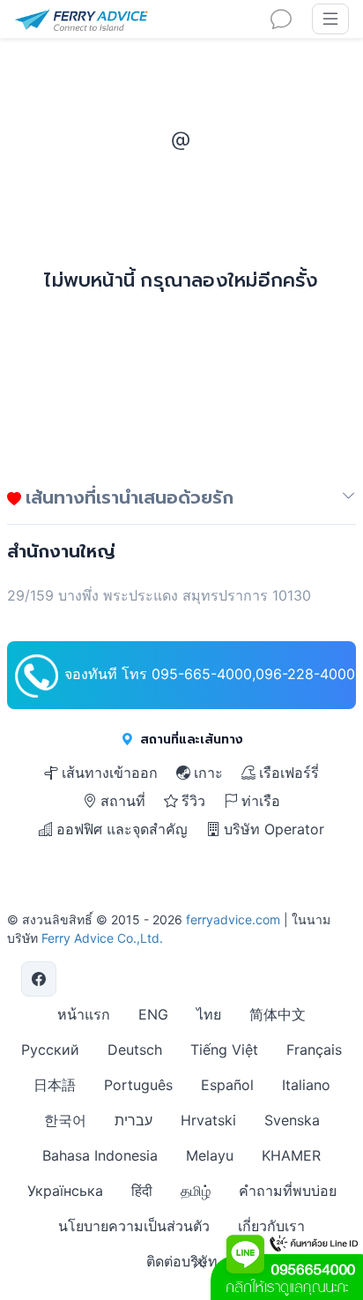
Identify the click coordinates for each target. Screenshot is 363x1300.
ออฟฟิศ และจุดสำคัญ (122, 829)
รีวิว (193, 801)
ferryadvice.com (233, 919)
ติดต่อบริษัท (182, 1261)
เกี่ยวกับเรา (271, 1226)
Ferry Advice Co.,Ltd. (102, 937)
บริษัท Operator (274, 829)
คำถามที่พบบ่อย (288, 1190)
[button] (349, 501)
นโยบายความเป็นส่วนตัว (134, 1226)
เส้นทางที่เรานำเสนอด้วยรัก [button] (127, 497)
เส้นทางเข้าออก (110, 772)
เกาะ (208, 772)
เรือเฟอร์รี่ (289, 772)
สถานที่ (122, 801)
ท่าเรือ (260, 801)
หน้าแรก (83, 1014)
